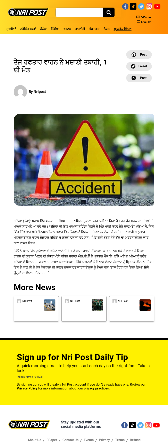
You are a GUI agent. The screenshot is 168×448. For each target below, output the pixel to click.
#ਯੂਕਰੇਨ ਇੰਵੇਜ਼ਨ (123, 29)
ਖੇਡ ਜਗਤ (94, 29)
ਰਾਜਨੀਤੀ (80, 29)
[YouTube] (157, 6)
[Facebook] (125, 6)
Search (109, 12)
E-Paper (145, 17)
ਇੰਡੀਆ (55, 29)
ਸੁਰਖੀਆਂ (11, 29)
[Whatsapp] (139, 78)
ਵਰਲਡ (67, 29)
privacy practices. (97, 388)
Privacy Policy (27, 388)
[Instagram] (149, 6)
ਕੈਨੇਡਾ (43, 29)
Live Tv (145, 22)
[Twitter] (141, 6)
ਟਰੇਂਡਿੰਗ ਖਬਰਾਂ (28, 29)
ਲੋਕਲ (106, 29)
